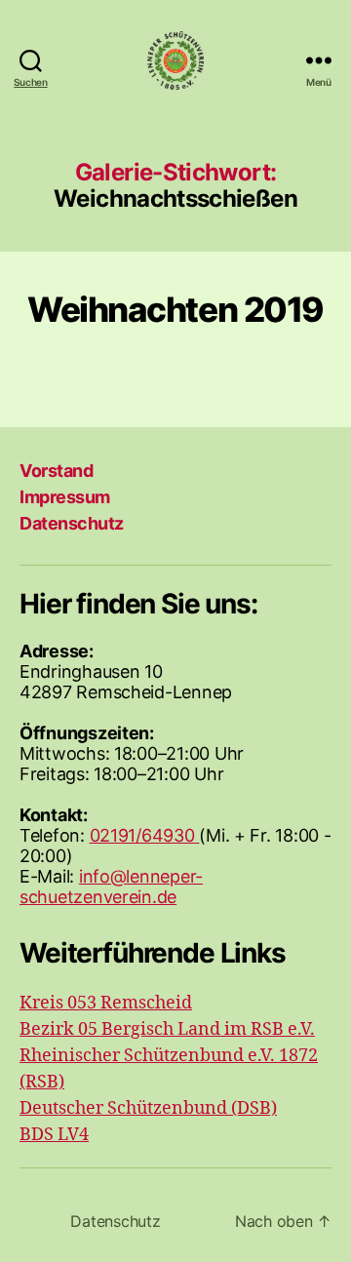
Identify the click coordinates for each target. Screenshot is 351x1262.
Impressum (65, 497)
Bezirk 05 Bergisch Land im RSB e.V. (167, 1029)
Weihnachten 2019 (175, 309)
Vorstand (56, 470)
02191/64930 (145, 835)
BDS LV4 (54, 1135)
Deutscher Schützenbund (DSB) (148, 1108)
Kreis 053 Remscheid (106, 1003)
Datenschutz (72, 523)
